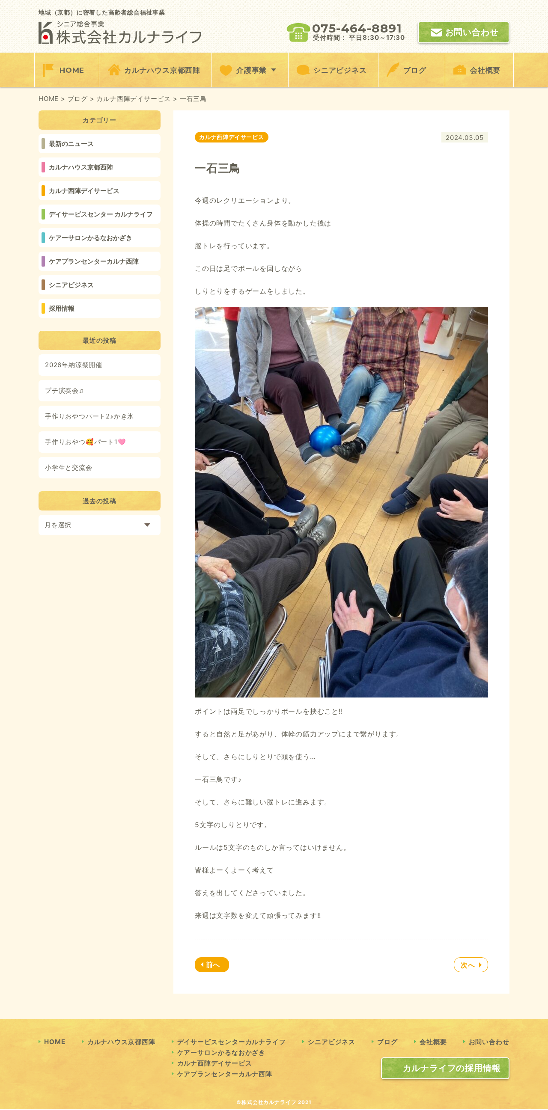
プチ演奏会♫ (64, 390)
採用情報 (61, 308)
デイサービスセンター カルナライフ (101, 214)
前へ (213, 964)
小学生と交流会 (68, 467)
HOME (72, 70)
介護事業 (251, 70)
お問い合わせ (472, 32)
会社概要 (485, 70)
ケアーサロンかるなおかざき (90, 238)
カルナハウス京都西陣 (162, 70)
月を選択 (58, 525)
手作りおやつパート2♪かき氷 (89, 416)
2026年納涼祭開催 (73, 365)
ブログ (414, 70)
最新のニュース (71, 143)
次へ (468, 965)
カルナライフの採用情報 (452, 1068)
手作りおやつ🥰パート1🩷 (85, 442)
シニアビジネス (340, 70)
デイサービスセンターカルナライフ (231, 1042)
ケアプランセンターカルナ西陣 (94, 261)
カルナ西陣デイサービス (84, 191)
